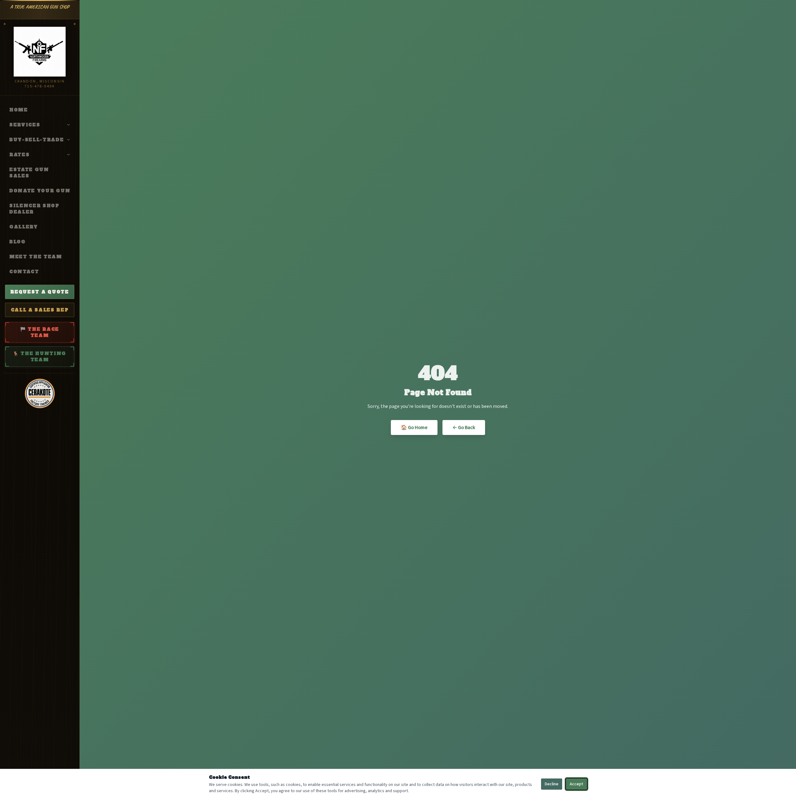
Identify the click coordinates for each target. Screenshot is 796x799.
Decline (551, 784)
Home (18, 110)
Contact (24, 272)
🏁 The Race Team (39, 332)
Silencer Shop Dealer (34, 209)
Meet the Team (35, 257)
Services (24, 125)
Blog (17, 242)
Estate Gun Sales (29, 172)
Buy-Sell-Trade (36, 140)
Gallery (23, 227)
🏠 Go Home (414, 427)
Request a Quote (39, 292)
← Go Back (463, 427)
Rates (19, 155)
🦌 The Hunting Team (39, 356)
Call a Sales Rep (40, 310)
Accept (576, 784)
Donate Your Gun (39, 191)
